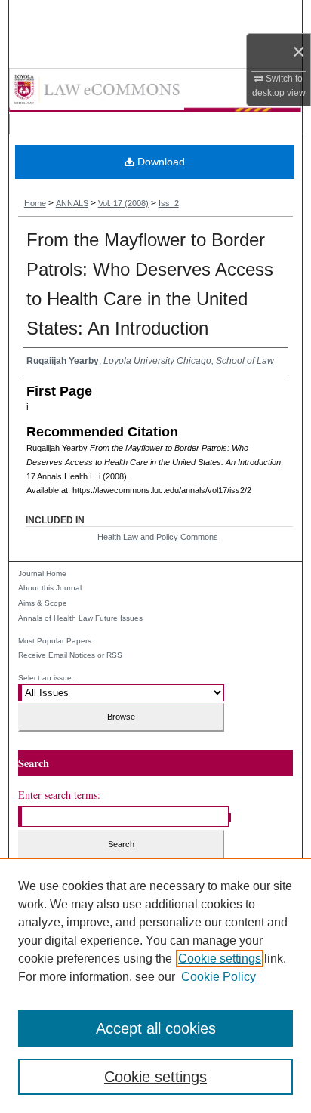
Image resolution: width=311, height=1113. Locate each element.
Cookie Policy (218, 976)
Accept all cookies (156, 1028)
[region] (155, 985)
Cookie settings (219, 958)
